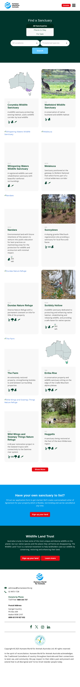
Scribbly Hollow (53, 305)
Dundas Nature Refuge (20, 305)
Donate (66, 5)
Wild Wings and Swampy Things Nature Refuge (21, 437)
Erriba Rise (51, 373)
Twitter (36, 626)
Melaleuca (50, 166)
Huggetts (50, 434)
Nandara (12, 230)
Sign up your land (40, 514)
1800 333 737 (22, 599)
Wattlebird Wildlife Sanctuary (55, 106)
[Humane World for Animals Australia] (12, 5)
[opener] (74, 5)
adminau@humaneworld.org (20, 588)
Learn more (50, 558)
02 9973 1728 (13, 591)
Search (40, 51)
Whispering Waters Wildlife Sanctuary (18, 167)
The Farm (13, 373)
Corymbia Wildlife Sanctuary (18, 106)
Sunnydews (51, 230)
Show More (40, 469)
